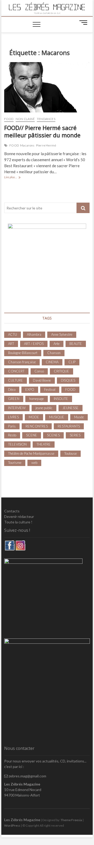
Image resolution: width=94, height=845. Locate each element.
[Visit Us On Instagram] (20, 543)
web (34, 463)
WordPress (12, 825)
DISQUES (68, 380)
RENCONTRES (37, 426)
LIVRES (13, 417)
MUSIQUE (56, 417)
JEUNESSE (70, 408)
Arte (57, 344)
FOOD (9, 119)
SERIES (75, 435)
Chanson (54, 353)
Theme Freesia (71, 820)
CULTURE (15, 380)
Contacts (12, 511)
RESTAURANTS (69, 426)
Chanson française (22, 362)
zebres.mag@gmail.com (27, 776)
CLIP (71, 362)
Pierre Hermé (46, 145)
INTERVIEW (17, 408)
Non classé (25, 119)
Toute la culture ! (18, 522)
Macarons (27, 145)
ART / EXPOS (34, 344)
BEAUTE (75, 344)
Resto (12, 435)
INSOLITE (61, 399)
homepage (36, 399)
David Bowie (42, 380)
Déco (11, 389)
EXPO (29, 389)
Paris (12, 426)
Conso (39, 371)
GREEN (13, 399)
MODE (34, 417)
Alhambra (34, 334)
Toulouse (70, 453)
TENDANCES (46, 119)
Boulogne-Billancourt (22, 353)
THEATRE (44, 444)
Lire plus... (16, 177)
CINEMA (52, 362)
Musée (79, 417)
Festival (49, 389)
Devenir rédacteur (19, 516)
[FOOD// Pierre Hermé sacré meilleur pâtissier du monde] (47, 87)
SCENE (31, 435)
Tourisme (14, 463)
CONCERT (16, 371)
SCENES (53, 435)
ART (11, 344)
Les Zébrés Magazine (22, 819)
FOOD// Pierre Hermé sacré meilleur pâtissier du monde (42, 131)
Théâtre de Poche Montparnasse (31, 453)
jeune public (44, 408)
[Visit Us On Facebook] (9, 543)
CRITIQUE (61, 371)
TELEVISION (17, 444)
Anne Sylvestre (61, 334)
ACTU (12, 334)
